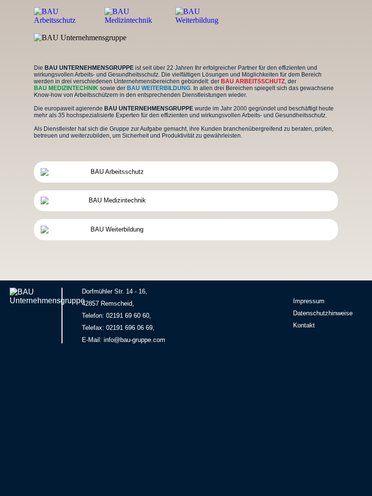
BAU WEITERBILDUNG (158, 88)
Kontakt (304, 325)
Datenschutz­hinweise (323, 313)
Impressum (309, 301)
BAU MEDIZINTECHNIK (66, 88)
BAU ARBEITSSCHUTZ (253, 81)
